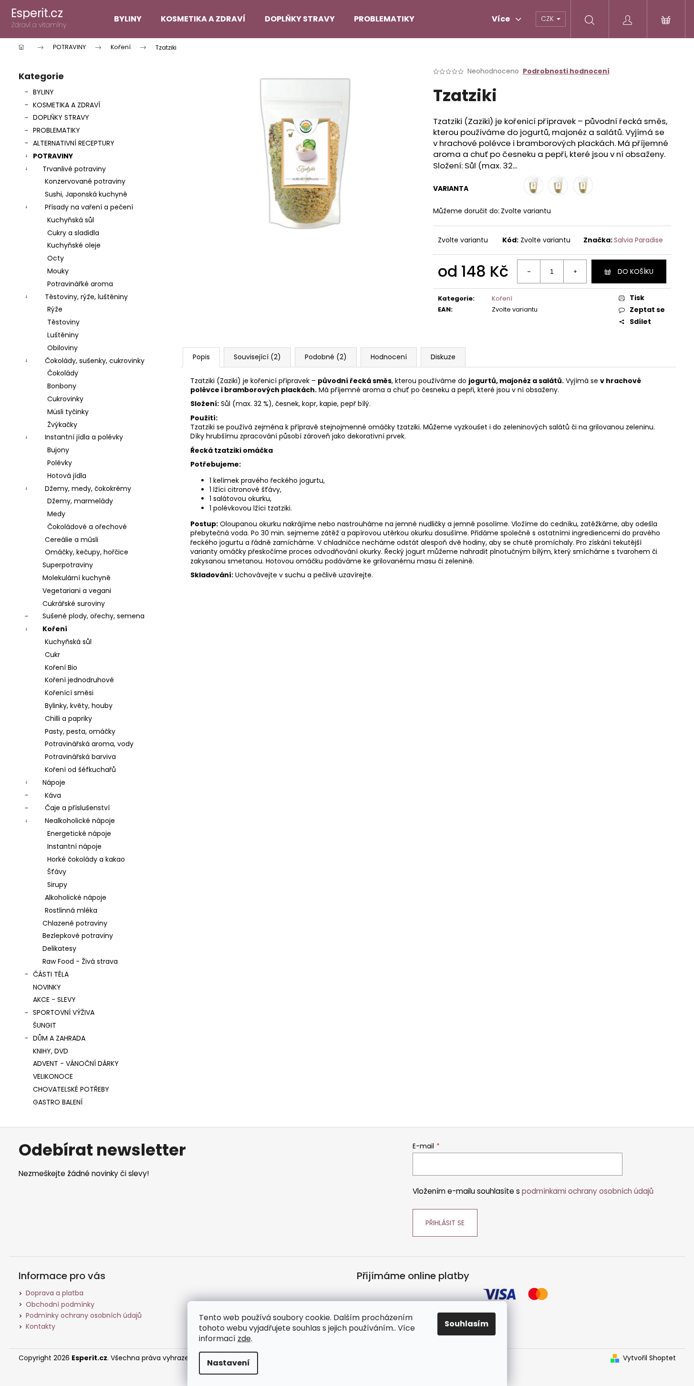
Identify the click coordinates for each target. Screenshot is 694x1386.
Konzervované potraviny (85, 181)
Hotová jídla (66, 475)
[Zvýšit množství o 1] (574, 271)
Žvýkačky (62, 424)
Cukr (52, 654)
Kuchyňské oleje (74, 245)
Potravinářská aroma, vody (89, 744)
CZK (548, 18)
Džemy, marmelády (80, 501)
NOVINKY (47, 987)
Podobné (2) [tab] (326, 357)
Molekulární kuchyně (76, 578)
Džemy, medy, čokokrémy (88, 488)
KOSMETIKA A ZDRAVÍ (66, 105)
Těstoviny (63, 322)
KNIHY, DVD (50, 1051)
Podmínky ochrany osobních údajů (84, 1315)
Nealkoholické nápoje (80, 820)
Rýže (54, 309)
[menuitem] (127, 19)
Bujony (58, 450)
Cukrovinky (65, 399)
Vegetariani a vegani (76, 590)
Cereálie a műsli (71, 539)
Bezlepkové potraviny (77, 935)
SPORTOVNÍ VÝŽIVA (63, 1012)
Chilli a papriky (68, 718)
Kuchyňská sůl (70, 220)
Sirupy (57, 884)
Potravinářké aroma (80, 284)
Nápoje (53, 782)
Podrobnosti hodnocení (566, 71)
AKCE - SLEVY (54, 999)
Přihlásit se (445, 1223)
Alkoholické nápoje (75, 897)
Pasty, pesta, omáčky (80, 731)
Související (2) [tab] (257, 357)
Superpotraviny (67, 565)
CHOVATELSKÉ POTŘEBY (71, 1089)
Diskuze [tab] (443, 357)
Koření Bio (61, 667)
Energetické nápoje (79, 833)
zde (244, 1338)
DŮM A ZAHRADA (59, 1038)
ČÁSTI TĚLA (51, 974)
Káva (53, 795)
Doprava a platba (54, 1293)
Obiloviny (62, 348)
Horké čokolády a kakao (86, 859)
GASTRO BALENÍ (58, 1102)
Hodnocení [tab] (389, 357)
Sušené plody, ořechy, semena (93, 616)
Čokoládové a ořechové (87, 526)
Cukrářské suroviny (73, 603)
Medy (56, 514)
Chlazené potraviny (74, 923)
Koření (54, 629)
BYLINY (43, 92)
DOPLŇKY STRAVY (61, 117)
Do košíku (635, 271)
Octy (55, 258)
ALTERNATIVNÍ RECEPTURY (73, 143)
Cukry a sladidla (73, 233)
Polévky (59, 463)
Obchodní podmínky (60, 1304)
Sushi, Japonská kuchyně (86, 194)
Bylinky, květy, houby (79, 705)
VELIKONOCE (53, 1076)
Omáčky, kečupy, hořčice (86, 552)
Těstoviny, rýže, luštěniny (86, 297)
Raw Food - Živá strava (80, 961)
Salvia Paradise (638, 240)
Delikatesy (59, 948)
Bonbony (61, 386)
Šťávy (56, 871)
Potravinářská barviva (80, 756)
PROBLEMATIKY (56, 130)
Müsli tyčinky (68, 412)
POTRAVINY (53, 156)
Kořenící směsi (69, 693)
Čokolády (62, 373)
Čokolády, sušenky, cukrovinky (95, 360)
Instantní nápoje (74, 846)
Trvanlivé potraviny (74, 169)
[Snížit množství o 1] (529, 271)
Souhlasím (466, 1323)
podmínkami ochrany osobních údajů (587, 1191)
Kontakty (40, 1326)
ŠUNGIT (44, 1025)
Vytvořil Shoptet (649, 1358)
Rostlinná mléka (71, 910)
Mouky (58, 271)
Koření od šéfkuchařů (80, 769)
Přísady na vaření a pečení (89, 207)
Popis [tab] (201, 357)
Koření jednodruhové (79, 680)
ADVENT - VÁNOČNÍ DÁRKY (76, 1063)
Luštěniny (63, 335)
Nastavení (228, 1362)
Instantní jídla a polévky (84, 437)
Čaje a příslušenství (77, 808)
